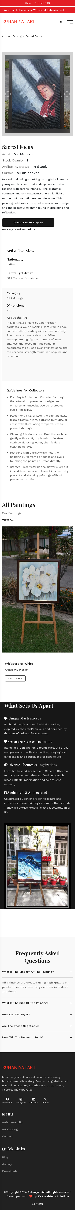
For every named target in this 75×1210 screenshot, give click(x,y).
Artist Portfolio (12, 1122)
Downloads (9, 1171)
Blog (5, 1157)
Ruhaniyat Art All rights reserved (49, 1192)
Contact (7, 1136)
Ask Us (31, 229)
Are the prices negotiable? (20, 1026)
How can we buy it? (16, 1014)
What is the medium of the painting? (28, 971)
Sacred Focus (34, 36)
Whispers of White (19, 663)
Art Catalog (15, 36)
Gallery (7, 1164)
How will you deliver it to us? (23, 1037)
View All (7, 519)
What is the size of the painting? (25, 1003)
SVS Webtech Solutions (53, 1196)
